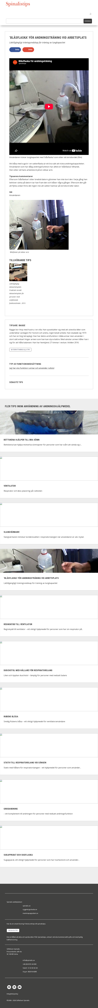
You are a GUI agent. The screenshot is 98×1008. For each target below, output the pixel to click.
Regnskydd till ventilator (18, 624)
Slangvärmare (11, 532)
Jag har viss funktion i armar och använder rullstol (31, 368)
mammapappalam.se (30, 913)
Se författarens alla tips (20, 350)
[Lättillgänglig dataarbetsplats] (18, 280)
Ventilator (10, 486)
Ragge (22, 325)
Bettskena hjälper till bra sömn (22, 439)
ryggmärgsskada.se (30, 909)
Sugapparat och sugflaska (18, 855)
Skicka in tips (13, 930)
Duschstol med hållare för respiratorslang (28, 670)
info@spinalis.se (29, 960)
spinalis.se (26, 906)
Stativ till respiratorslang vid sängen (25, 762)
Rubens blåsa (11, 716)
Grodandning (11, 808)
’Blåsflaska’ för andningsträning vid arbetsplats (31, 578)
